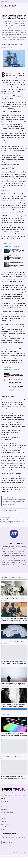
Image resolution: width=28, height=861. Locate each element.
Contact (3, 829)
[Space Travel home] (9, 5)
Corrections (4, 827)
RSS (10, 845)
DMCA (25, 852)
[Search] (21, 5)
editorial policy (18, 566)
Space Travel (4, 801)
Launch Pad (4, 806)
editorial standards (4, 522)
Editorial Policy (5, 824)
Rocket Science (5, 804)
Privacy (15, 852)
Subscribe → (7, 842)
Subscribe (4, 1)
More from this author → (14, 568)
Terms (20, 852)
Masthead (4, 821)
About (3, 818)
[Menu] (25, 5)
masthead (13, 522)
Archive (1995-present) (7, 812)
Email (15, 510)
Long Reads (4, 809)
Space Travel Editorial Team (10, 44)
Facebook (10, 510)
